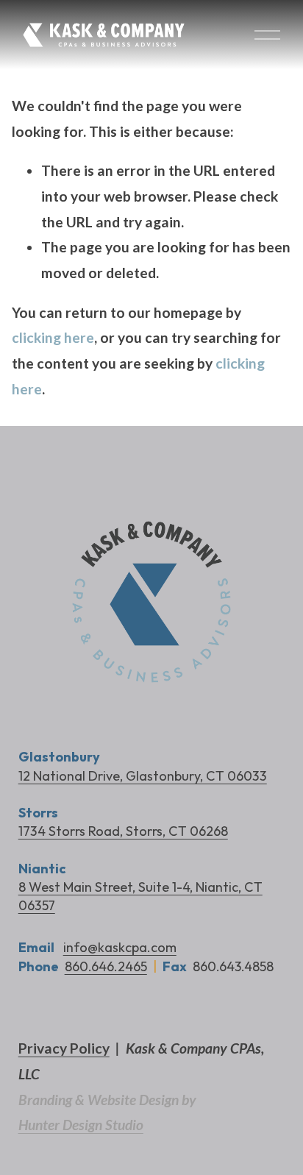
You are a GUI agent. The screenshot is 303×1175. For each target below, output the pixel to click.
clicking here (53, 337)
